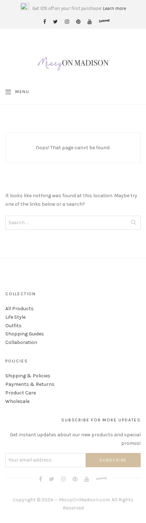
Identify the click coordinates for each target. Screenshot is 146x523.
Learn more (114, 8)
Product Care (20, 393)
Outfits (13, 326)
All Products (19, 309)
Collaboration (21, 342)
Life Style (15, 317)
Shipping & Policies (27, 376)
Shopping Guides (24, 334)
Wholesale (17, 401)
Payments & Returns (30, 384)
